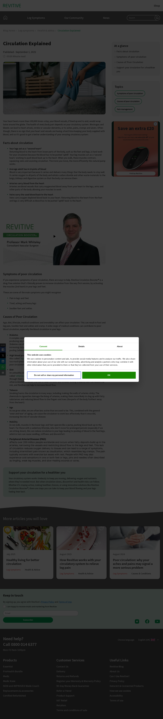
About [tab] (120, 346)
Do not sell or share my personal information (54, 375)
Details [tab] (81, 346)
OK (108, 375)
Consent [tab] (43, 346)
